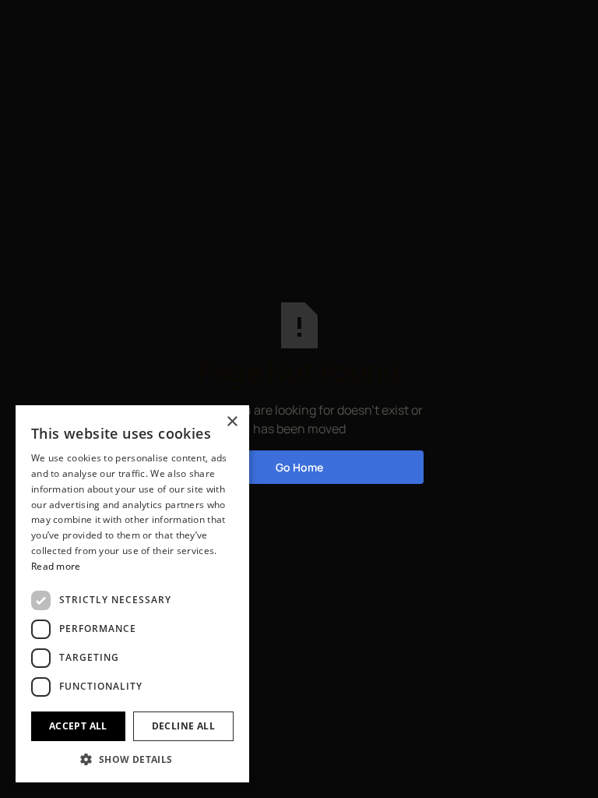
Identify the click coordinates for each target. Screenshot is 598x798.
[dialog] (132, 593)
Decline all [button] (183, 726)
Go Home (299, 467)
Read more (56, 566)
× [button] (231, 422)
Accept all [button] (78, 726)
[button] (132, 759)
